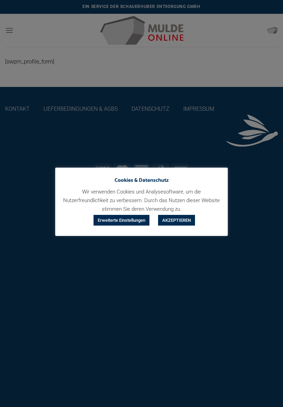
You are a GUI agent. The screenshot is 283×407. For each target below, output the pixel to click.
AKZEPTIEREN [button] (176, 220)
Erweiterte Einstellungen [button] (121, 220)
